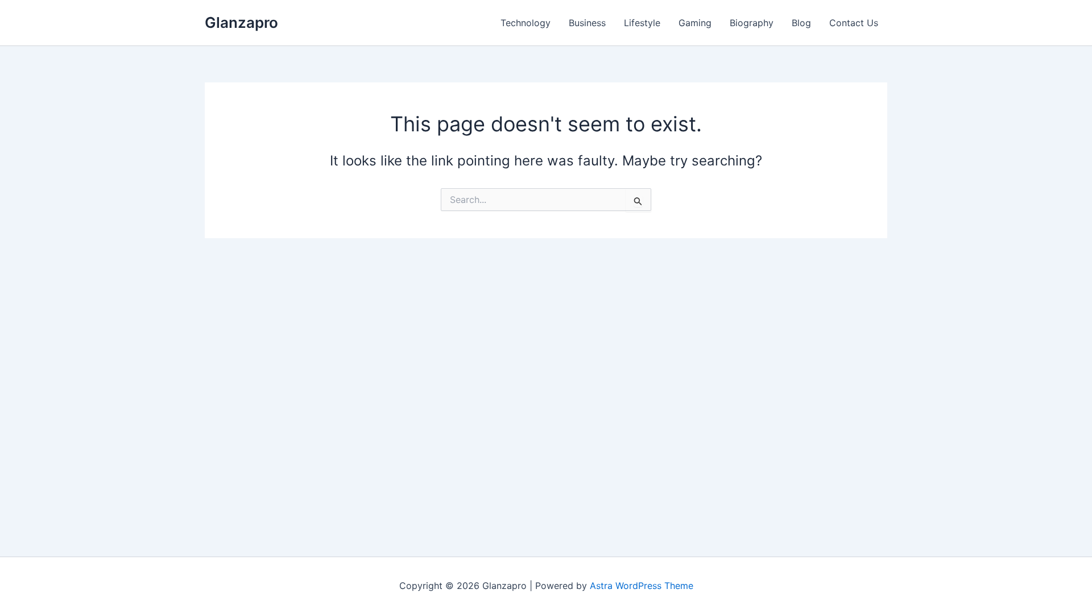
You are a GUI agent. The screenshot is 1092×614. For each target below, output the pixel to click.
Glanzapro (241, 22)
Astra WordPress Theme (641, 585)
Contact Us (853, 22)
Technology (525, 22)
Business (587, 22)
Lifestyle (642, 22)
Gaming (695, 22)
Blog (801, 22)
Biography (752, 22)
